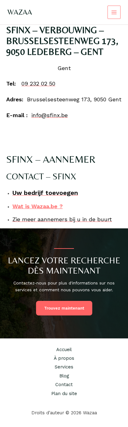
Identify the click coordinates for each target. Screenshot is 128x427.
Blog (64, 376)
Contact (64, 384)
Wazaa (19, 12)
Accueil (64, 349)
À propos (64, 358)
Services (64, 367)
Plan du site (64, 393)
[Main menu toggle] (114, 12)
